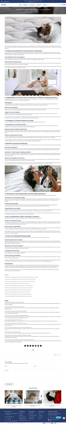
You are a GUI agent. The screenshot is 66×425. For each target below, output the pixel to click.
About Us (45, 4)
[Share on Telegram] (35, 346)
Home (20, 4)
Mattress (25, 4)
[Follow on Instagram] (58, 1)
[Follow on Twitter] (56, 1)
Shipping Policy (31, 418)
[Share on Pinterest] (30, 346)
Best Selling (21, 415)
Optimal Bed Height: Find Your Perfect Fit (33, 405)
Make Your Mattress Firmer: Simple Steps (52, 405)
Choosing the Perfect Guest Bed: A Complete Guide (14, 405)
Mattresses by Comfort (23, 420)
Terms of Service (32, 416)
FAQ (29, 420)
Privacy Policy (31, 413)
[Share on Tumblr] (33, 346)
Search (40, 418)
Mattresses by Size (22, 416)
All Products (21, 413)
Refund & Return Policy (33, 415)
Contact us (38, 4)
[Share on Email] (38, 346)
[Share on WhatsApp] (41, 346)
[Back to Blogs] (33, 350)
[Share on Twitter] (28, 346)
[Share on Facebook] (25, 346)
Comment (7, 370)
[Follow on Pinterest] (61, 1)
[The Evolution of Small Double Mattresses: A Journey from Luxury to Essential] (37, 350)
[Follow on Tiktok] (64, 1)
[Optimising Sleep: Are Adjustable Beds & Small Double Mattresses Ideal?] (28, 350)
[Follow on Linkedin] (10, 421)
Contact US (40, 415)
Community (32, 4)
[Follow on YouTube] (63, 1)
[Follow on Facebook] (55, 1)
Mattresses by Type (22, 418)
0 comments (58, 354)
